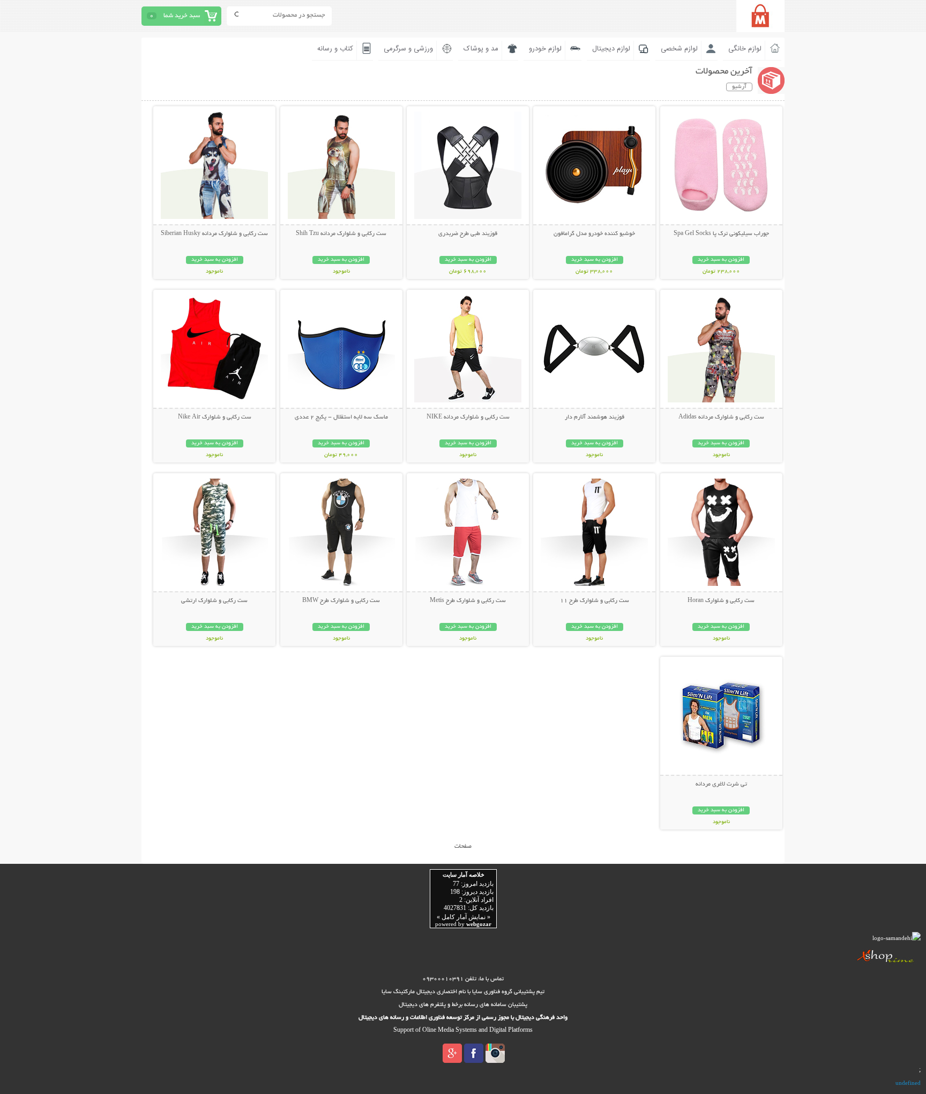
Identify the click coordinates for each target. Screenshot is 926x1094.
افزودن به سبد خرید (721, 260)
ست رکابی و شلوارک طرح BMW (341, 601)
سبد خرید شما (181, 15)
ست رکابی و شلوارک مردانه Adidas (721, 417)
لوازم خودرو (545, 49)
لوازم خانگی (744, 49)
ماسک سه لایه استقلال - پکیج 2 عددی (341, 417)
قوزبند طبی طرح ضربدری (467, 234)
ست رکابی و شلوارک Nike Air (214, 417)
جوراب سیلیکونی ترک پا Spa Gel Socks (721, 234)
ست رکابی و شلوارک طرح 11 (594, 601)
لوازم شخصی (679, 49)
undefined (908, 1083)
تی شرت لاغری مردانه (721, 784)
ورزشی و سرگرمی (408, 49)
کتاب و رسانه (335, 49)
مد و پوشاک (481, 49)
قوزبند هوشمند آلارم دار (594, 417)
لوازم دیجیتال (611, 49)
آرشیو (739, 87)
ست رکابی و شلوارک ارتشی (214, 601)
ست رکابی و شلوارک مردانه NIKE (468, 417)
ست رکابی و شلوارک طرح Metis (468, 601)
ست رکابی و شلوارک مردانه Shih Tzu (341, 234)
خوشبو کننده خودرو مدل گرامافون (594, 234)
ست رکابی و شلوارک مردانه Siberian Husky (214, 234)
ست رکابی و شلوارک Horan (721, 601)
